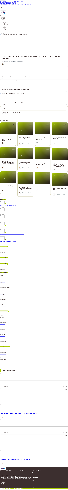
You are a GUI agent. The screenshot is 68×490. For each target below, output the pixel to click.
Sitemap (10, 488)
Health (5, 23)
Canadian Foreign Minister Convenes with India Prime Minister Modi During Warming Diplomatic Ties (15, 4)
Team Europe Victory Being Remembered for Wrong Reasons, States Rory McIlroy (25, 188)
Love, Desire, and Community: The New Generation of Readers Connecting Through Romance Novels (8, 163)
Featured (3, 20)
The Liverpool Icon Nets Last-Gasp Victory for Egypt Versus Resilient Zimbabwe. (16, 89)
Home (3, 16)
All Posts (3, 17)
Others (5, 26)
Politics (5, 27)
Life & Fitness (6, 24)
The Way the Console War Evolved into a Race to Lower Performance (8, 241)
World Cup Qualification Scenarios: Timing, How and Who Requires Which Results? (19, 413)
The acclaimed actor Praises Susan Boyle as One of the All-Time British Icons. (15, 102)
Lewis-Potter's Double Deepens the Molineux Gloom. (8, 2)
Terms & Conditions (6, 488)
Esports (3, 19)
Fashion (3, 484)
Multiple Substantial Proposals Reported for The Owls (8, 3)
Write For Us (2, 488)
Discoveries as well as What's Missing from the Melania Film (8, 186)
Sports (5, 28)
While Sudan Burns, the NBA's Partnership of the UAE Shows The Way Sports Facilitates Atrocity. (16, 478)
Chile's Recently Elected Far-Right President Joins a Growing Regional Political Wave (42, 188)
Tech (5, 29)
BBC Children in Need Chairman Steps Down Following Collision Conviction (13, 475)
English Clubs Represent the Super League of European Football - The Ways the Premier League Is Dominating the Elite (59, 165)
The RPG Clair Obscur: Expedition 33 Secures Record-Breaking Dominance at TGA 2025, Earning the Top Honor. (24, 398)
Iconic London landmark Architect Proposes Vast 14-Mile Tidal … (11, 112)
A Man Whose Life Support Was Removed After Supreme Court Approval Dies (42, 138)
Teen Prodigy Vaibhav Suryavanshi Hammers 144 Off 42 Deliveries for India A (12, 1)
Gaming (5, 22)
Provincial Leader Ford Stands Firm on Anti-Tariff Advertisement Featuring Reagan (9, 205)
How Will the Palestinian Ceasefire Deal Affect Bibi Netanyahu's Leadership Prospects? (42, 163)
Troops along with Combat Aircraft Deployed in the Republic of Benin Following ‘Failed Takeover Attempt (12, 234)
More (3, 21)
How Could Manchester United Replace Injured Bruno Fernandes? (11, 476)
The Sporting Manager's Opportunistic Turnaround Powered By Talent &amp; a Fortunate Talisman (22, 428)
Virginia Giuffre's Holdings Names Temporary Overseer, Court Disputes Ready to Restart (17, 76)
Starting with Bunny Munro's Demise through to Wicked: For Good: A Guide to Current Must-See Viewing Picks (25, 139)
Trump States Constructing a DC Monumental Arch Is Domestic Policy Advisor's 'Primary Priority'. (8, 139)
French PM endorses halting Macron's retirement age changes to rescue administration (25, 163)
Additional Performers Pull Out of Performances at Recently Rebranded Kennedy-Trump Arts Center (59, 190)
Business (3, 18)
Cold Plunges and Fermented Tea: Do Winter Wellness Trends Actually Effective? (59, 138)
